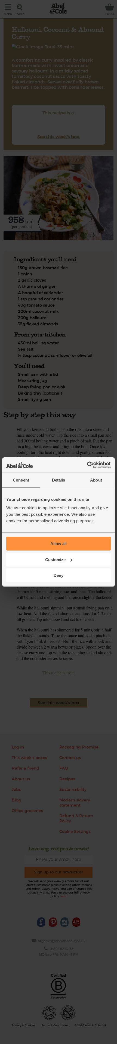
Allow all (58, 543)
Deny (58, 575)
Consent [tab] (21, 480)
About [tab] (96, 480)
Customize (55, 559)
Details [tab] (58, 480)
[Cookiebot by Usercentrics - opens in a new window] (87, 464)
